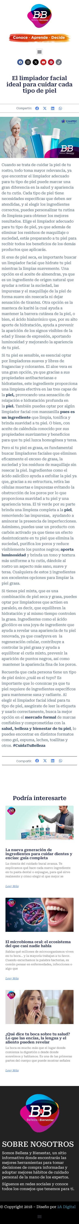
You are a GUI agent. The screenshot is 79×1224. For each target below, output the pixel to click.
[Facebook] (20, 62)
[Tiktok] (59, 62)
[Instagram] (28, 62)
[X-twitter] (36, 62)
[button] (39, 51)
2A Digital (66, 1207)
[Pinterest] (51, 62)
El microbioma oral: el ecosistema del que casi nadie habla (38, 944)
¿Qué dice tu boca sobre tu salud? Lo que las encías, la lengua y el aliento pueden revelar (37, 1038)
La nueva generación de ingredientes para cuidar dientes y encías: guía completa (38, 854)
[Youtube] (43, 62)
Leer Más (12, 886)
